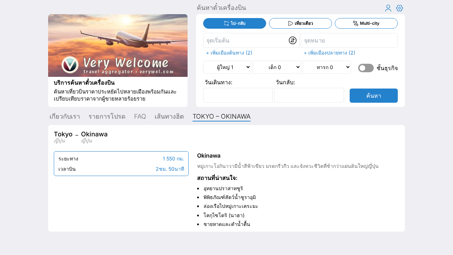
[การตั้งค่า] (399, 8)
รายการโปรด (107, 116)
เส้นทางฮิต (169, 116)
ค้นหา (373, 95)
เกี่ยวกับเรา (65, 116)
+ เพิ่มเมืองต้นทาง (225, 53)
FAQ (140, 116)
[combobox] (251, 40)
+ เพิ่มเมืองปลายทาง (325, 53)
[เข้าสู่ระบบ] (388, 8)
